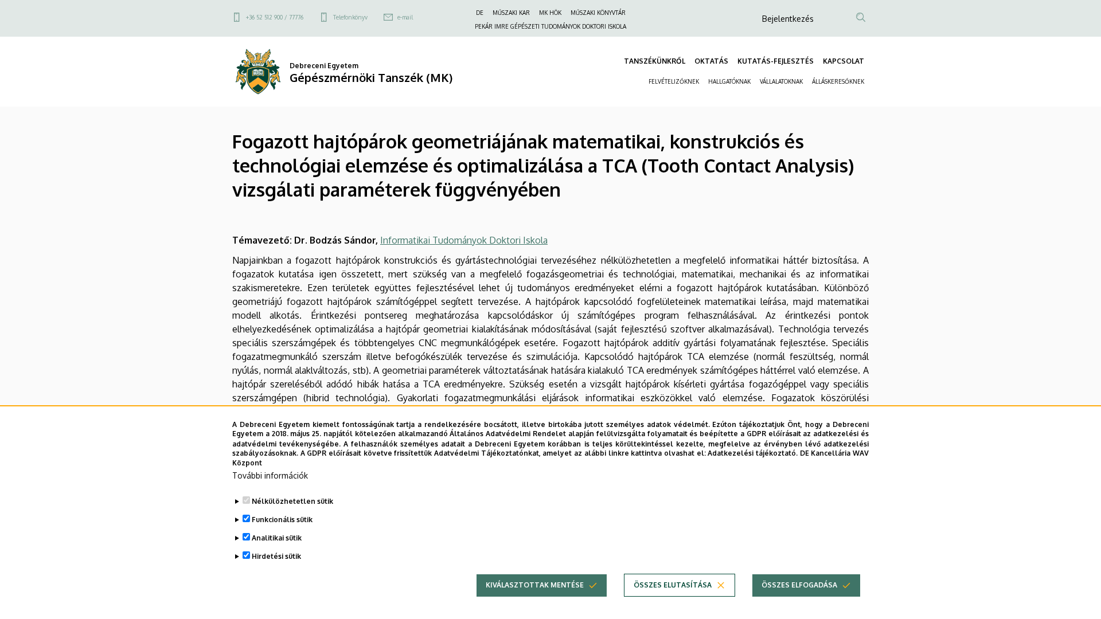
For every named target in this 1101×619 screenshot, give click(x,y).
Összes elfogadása (799, 585)
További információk (270, 475)
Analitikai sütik (277, 538)
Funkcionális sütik (282, 519)
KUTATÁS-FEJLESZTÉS (775, 61)
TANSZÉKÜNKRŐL (654, 61)
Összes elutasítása (673, 585)
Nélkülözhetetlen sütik (292, 501)
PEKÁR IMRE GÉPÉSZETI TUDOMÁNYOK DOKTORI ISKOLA (550, 26)
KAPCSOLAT (843, 61)
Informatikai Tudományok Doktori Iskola (464, 240)
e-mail (405, 17)
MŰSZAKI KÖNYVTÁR (598, 12)
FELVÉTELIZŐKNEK (674, 81)
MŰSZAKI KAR (511, 12)
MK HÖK (550, 12)
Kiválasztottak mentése (535, 585)
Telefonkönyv (350, 17)
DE (479, 12)
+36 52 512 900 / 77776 (274, 17)
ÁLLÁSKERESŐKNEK (838, 81)
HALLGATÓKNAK (729, 81)
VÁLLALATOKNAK (781, 81)
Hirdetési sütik (276, 556)
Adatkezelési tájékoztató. (753, 453)
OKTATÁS (711, 61)
